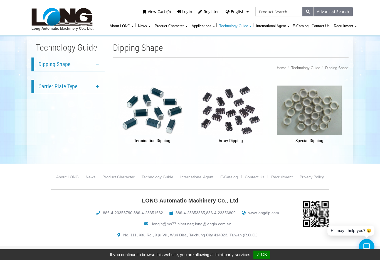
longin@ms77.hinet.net (172, 224)
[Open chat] (366, 246)
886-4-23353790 (117, 213)
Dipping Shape (54, 64)
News (90, 177)
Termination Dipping (152, 140)
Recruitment (282, 177)
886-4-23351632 (148, 213)
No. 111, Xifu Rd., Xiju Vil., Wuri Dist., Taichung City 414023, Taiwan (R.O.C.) (190, 235)
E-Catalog (301, 26)
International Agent (196, 177)
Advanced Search (333, 11)
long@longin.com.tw (213, 224)
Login (187, 11)
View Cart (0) (159, 11)
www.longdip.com (263, 213)
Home (281, 68)
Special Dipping (309, 140)
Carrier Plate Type (57, 86)
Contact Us (321, 26)
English (238, 11)
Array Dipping (231, 140)
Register (211, 11)
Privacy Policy (312, 177)
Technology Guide (305, 68)
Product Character (118, 177)
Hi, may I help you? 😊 (351, 230)
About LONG (67, 177)
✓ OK (261, 254)
